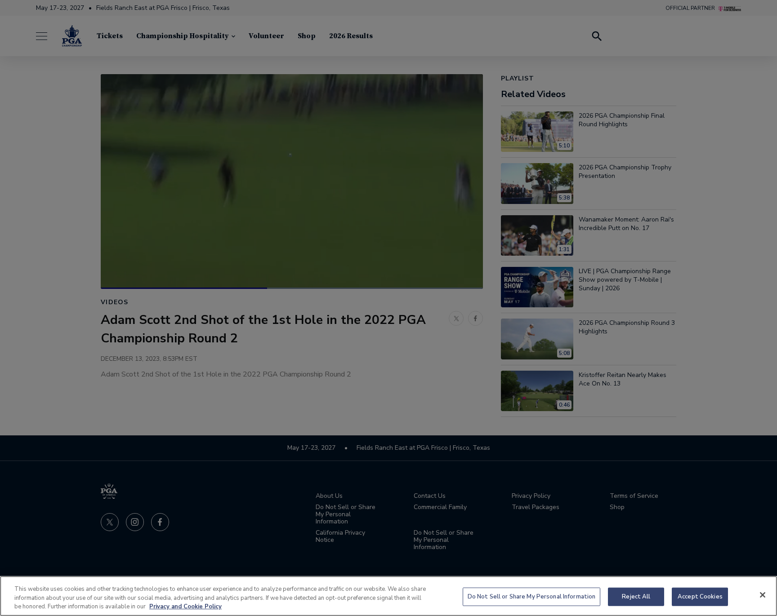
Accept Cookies (700, 596)
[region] (388, 596)
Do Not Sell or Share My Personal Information (532, 596)
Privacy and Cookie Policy (185, 607)
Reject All (636, 596)
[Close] (763, 595)
